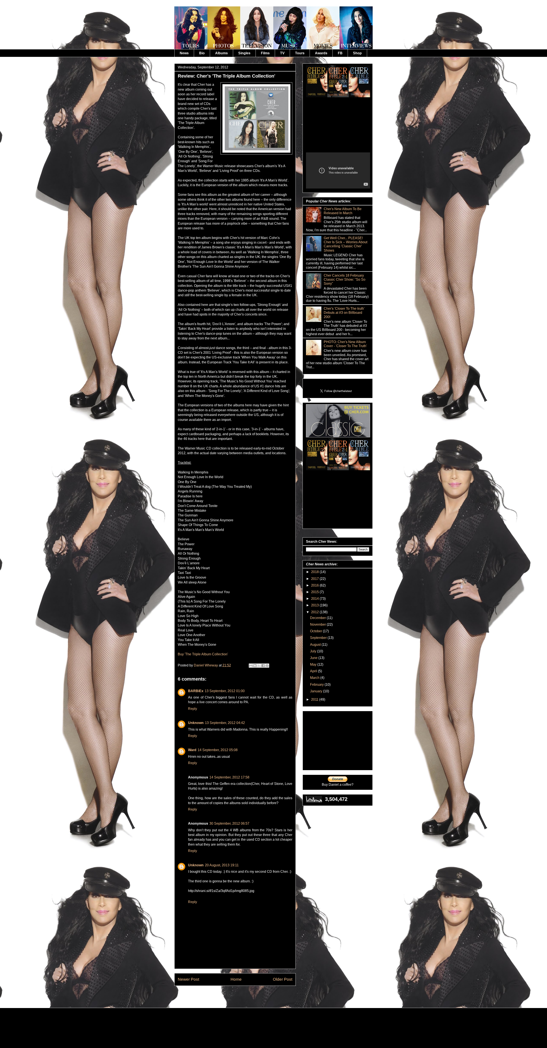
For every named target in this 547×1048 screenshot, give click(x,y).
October (316, 631)
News (184, 53)
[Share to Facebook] (263, 665)
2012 (315, 612)
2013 (315, 605)
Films (265, 53)
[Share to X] (259, 665)
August (316, 644)
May (313, 664)
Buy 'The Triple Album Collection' (203, 654)
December (318, 618)
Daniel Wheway (206, 665)
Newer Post (188, 979)
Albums (221, 53)
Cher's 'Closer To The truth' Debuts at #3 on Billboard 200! (344, 312)
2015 (315, 592)
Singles (244, 53)
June (314, 658)
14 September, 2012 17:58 (229, 777)
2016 (315, 585)
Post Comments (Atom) (245, 995)
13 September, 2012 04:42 (225, 723)
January (316, 691)
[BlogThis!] (255, 665)
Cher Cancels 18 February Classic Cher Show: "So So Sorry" (344, 279)
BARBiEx (195, 691)
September (319, 638)
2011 (315, 699)
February (317, 684)
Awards (321, 53)
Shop (357, 53)
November (318, 624)
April (314, 671)
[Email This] (251, 665)
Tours (299, 53)
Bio (202, 53)
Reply (192, 708)
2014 (315, 598)
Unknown (196, 723)
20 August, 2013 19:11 (222, 865)
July (313, 651)
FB (340, 53)
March (315, 678)
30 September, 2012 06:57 (229, 823)
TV (282, 53)
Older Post (282, 979)
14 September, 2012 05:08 (218, 750)
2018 (315, 572)
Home (236, 979)
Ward (192, 750)
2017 (315, 579)
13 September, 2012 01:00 (225, 691)
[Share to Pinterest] (267, 665)
